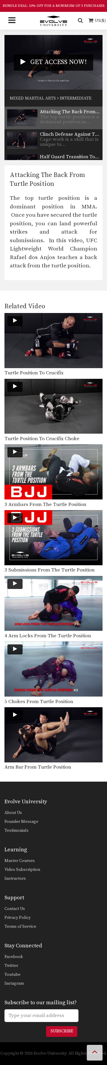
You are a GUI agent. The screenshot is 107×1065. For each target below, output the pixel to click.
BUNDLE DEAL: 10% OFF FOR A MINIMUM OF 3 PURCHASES (53, 6)
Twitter (11, 965)
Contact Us (14, 908)
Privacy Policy (17, 917)
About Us (13, 812)
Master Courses (19, 860)
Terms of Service (20, 926)
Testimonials (16, 830)
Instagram (14, 983)
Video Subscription (22, 869)
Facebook (13, 956)
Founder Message (21, 821)
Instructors (15, 878)
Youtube (12, 974)
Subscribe (62, 1031)
